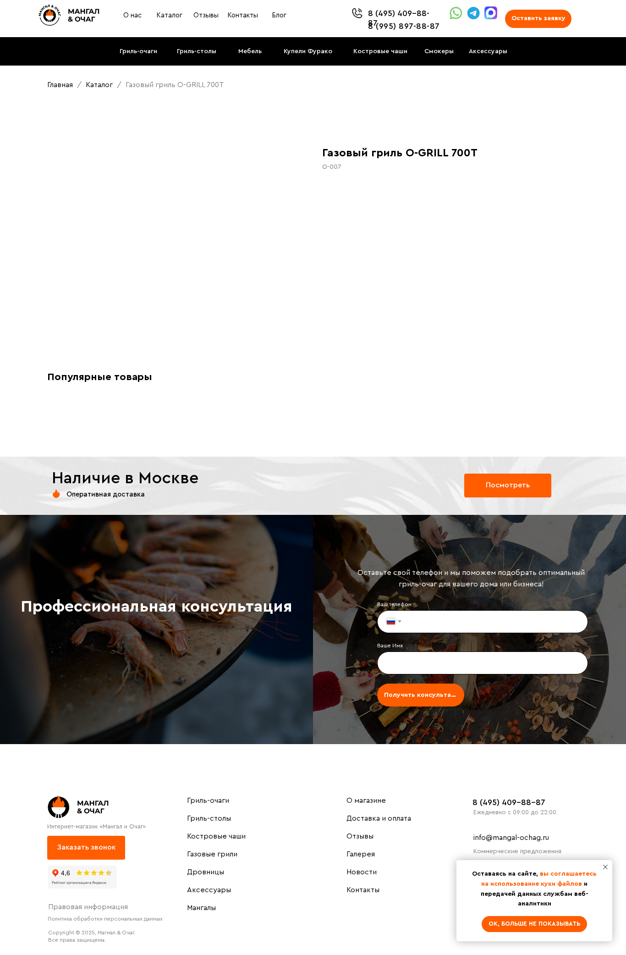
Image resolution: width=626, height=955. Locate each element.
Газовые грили (212, 854)
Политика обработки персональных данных (105, 919)
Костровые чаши (216, 836)
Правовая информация (88, 907)
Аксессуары (209, 890)
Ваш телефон (394, 604)
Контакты (362, 890)
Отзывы (359, 836)
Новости (361, 872)
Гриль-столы (209, 818)
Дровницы (205, 872)
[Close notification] (605, 867)
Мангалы (201, 907)
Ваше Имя (390, 645)
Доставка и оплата (378, 818)
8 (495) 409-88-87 (508, 802)
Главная (60, 84)
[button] (538, 19)
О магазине (366, 800)
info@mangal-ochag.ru (511, 837)
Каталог (100, 84)
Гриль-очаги (208, 800)
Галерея (360, 854)
